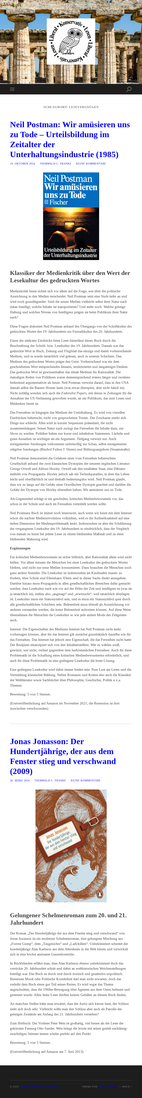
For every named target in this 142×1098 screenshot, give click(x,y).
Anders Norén (108, 1086)
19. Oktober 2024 (22, 163)
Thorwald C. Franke (56, 163)
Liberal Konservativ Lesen (39, 1086)
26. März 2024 (20, 780)
